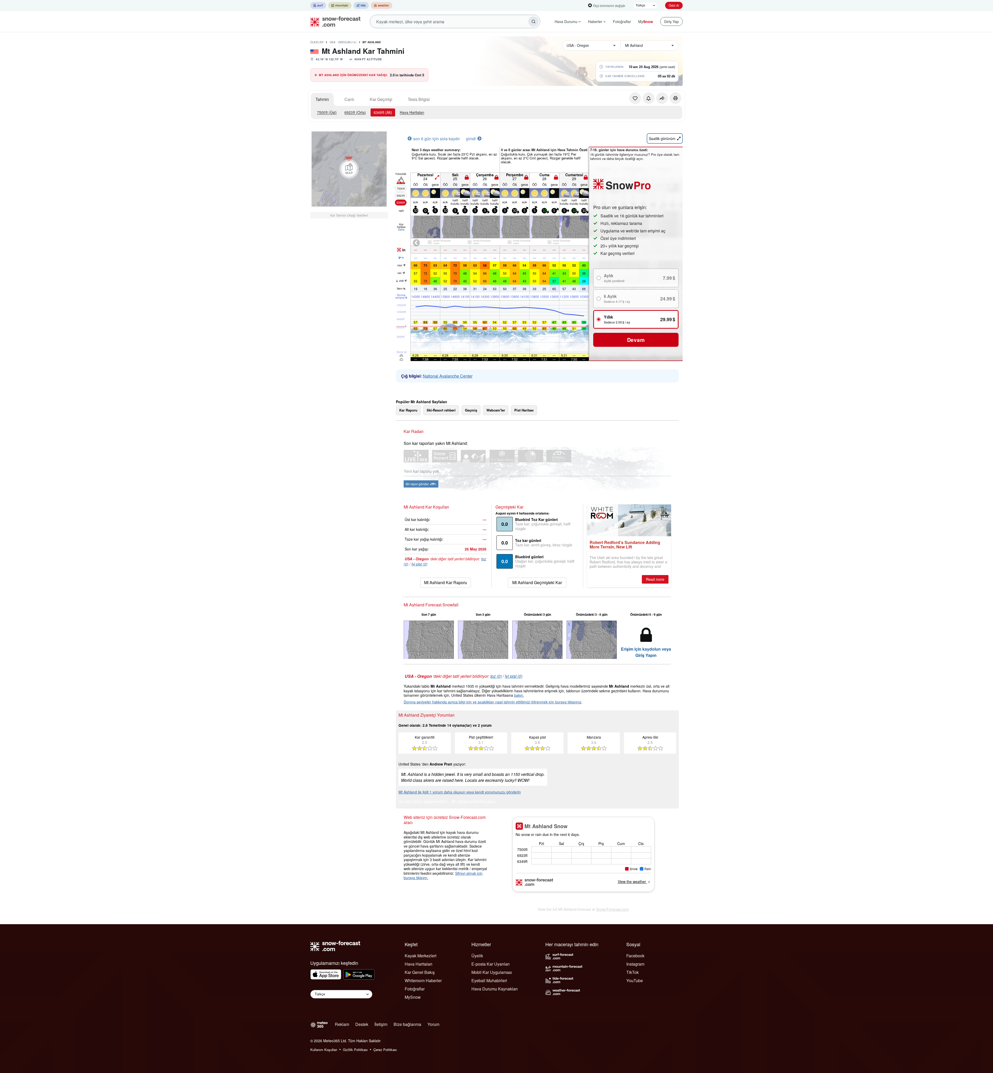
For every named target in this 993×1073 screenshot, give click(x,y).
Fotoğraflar (622, 21)
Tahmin (322, 99)
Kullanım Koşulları (323, 1049)
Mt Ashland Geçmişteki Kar (537, 582)
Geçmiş (471, 410)
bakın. (519, 695)
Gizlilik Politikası (355, 1049)
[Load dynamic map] (349, 169)
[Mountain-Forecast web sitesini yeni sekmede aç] (339, 5)
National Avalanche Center (447, 376)
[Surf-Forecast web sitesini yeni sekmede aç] (318, 5)
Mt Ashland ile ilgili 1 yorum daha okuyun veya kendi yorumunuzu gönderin (459, 792)
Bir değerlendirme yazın (473, 801)
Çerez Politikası (385, 1049)
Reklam (342, 1024)
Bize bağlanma (407, 1024)
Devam (636, 339)
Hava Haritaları (412, 112)
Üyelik (477, 956)
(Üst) (327, 112)
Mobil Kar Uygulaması (491, 972)
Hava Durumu (566, 21)
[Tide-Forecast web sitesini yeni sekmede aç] (361, 5)
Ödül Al (674, 5)
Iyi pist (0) (419, 564)
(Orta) (355, 112)
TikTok (632, 972)
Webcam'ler (495, 410)
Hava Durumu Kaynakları (494, 989)
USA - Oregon (343, 42)
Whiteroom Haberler (423, 980)
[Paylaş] (662, 98)
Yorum (433, 1024)
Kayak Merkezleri (421, 956)
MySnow (413, 997)
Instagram (635, 964)
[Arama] (533, 21)
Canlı (349, 99)
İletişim (380, 1024)
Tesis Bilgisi (419, 99)
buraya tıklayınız (568, 701)
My (645, 21)
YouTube (634, 980)
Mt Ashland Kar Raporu (445, 582)
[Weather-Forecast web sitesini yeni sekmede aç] (381, 5)
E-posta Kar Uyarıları (490, 964)
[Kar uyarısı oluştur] (648, 98)
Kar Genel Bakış (420, 972)
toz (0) (496, 676)
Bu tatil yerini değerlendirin (423, 801)
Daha (401, 229)
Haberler (595, 21)
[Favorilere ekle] (635, 98)
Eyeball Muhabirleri (489, 980)
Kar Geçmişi (381, 99)
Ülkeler (317, 42)
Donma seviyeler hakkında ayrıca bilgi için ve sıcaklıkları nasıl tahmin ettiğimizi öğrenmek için (479, 701)
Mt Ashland (372, 42)
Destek (361, 1024)
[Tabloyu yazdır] (675, 98)
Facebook (635, 956)
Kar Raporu (408, 410)
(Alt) (383, 112)
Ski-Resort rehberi (441, 410)
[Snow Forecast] (333, 21)
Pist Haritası (524, 410)
